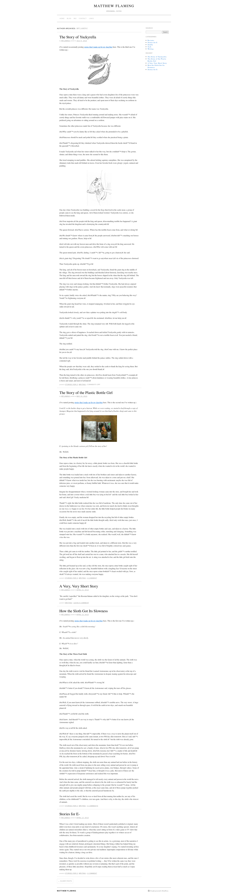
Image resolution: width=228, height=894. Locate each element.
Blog (69, 18)
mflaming (82, 28)
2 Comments (92, 806)
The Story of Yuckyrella (77, 36)
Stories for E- (69, 813)
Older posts (65, 881)
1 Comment (92, 578)
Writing (82, 384)
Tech (149, 47)
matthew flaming (114, 5)
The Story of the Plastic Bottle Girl (86, 392)
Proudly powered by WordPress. (159, 891)
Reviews (151, 40)
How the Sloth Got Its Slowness (83, 610)
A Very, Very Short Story (78, 586)
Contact (83, 18)
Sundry (150, 45)
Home (62, 18)
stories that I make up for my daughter (98, 47)
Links (91, 18)
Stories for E (71, 384)
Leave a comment (81, 603)
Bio (75, 18)
